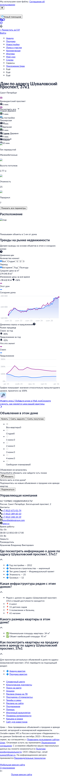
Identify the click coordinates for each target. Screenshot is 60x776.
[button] (33, 427)
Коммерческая (13, 50)
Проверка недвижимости (18, 715)
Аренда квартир (17, 671)
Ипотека (10, 53)
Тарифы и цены (13, 700)
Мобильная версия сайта (12, 764)
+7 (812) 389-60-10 (11, 513)
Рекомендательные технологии (30, 758)
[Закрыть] (2, 8)
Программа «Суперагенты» (19, 697)
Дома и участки (14, 47)
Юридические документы (19, 684)
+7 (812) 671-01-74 (11, 510)
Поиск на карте (13, 687)
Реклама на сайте (15, 703)
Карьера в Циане (14, 718)
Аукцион (10, 690)
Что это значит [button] (7, 343)
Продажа (10, 41)
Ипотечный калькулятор (18, 712)
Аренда (10, 38)
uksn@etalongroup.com (13, 520)
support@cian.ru (8, 754)
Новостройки (13, 44)
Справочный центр (15, 681)
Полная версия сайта (21, 774)
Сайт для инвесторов (16, 721)
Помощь (10, 709)
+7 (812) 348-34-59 (11, 516)
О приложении (7, 767)
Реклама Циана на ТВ (17, 693)
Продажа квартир (18, 674)
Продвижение (13, 706)
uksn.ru (5, 523)
